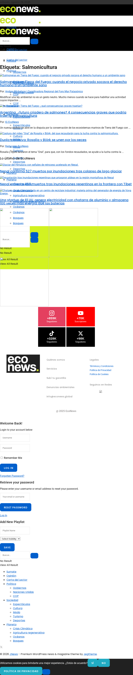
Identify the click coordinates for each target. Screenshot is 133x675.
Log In (3, 515)
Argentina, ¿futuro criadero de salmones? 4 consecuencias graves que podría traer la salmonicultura (63, 114)
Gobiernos (19, 72)
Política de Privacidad (100, 370)
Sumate (11, 572)
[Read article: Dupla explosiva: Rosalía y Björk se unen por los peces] (66, 133)
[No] (46, 672)
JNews (14, 654)
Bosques (18, 641)
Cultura (17, 136)
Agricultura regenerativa (28, 633)
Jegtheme (90, 654)
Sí (92, 663)
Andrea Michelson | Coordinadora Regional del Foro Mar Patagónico (44, 91)
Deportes (19, 620)
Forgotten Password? (12, 475)
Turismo (18, 616)
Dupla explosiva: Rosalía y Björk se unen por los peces (43, 140)
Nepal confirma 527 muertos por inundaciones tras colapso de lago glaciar (61, 171)
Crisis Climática (22, 628)
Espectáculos (21, 125)
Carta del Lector (16, 50)
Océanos (18, 637)
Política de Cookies (99, 374)
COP (16, 103)
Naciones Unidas (23, 592)
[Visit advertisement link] (24, 256)
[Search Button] (34, 41)
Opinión (11, 576)
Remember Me (13, 458)
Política (11, 71)
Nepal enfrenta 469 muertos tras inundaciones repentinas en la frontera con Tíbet (66, 184)
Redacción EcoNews (16, 146)
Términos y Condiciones (101, 366)
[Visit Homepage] (20, 13)
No (104, 663)
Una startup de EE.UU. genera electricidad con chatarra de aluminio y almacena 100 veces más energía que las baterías (64, 201)
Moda (16, 612)
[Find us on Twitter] (1, 647)
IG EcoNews (12, 122)
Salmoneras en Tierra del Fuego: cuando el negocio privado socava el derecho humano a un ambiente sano (63, 83)
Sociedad (12, 600)
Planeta (11, 180)
